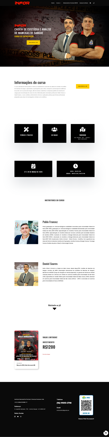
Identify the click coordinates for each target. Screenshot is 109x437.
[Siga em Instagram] (15, 416)
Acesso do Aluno (84, 3)
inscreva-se (33, 42)
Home (52, 3)
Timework (82, 135)
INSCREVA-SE (82, 86)
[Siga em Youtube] (18, 416)
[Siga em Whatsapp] (21, 416)
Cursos (58, 3)
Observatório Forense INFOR (70, 3)
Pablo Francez (50, 222)
